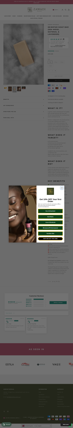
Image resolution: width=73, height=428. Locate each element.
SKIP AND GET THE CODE (50, 238)
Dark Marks (50, 216)
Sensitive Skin (50, 233)
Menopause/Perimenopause (50, 228)
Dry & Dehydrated (50, 211)
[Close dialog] (62, 188)
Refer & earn (66, 424)
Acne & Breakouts (50, 222)
